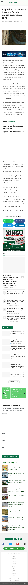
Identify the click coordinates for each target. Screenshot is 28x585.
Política (14, 572)
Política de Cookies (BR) (14, 580)
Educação (14, 561)
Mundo (14, 565)
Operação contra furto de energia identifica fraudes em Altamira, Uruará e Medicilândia (16, 310)
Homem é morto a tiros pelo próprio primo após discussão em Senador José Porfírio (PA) (15, 301)
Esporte (14, 563)
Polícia (14, 570)
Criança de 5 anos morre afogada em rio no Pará (16, 340)
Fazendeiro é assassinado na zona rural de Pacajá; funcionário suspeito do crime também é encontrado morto (10, 280)
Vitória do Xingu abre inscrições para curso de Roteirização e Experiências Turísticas (15, 467)
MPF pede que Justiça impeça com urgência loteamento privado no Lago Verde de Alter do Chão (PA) (15, 489)
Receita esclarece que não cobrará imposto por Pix (6, 393)
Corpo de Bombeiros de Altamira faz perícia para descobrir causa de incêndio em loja (15, 527)
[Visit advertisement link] (14, 148)
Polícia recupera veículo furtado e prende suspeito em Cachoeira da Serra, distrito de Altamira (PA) (17, 393)
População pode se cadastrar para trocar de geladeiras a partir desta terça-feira (15, 504)
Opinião (14, 567)
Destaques (14, 560)
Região (14, 573)
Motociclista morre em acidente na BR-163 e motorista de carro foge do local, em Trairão (18, 356)
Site (3, 447)
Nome (4, 433)
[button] (2, 2)
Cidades (14, 558)
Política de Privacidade (14, 578)
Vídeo (14, 577)
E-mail (4, 440)
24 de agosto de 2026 (16, 369)
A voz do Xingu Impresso (14, 553)
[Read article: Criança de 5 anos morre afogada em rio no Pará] (6, 342)
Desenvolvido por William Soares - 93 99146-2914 (14, 583)
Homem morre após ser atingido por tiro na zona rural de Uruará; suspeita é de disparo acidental (16, 318)
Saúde (14, 575)
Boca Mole (14, 555)
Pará (14, 568)
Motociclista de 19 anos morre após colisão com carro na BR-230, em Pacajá (15, 293)
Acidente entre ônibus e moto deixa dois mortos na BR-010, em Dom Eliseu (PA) (17, 348)
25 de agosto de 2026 (16, 336)
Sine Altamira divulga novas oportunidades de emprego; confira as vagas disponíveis (13, 126)
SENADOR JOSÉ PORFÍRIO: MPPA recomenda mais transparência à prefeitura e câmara (15, 475)
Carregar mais (14, 381)
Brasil (14, 556)
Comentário (5, 413)
